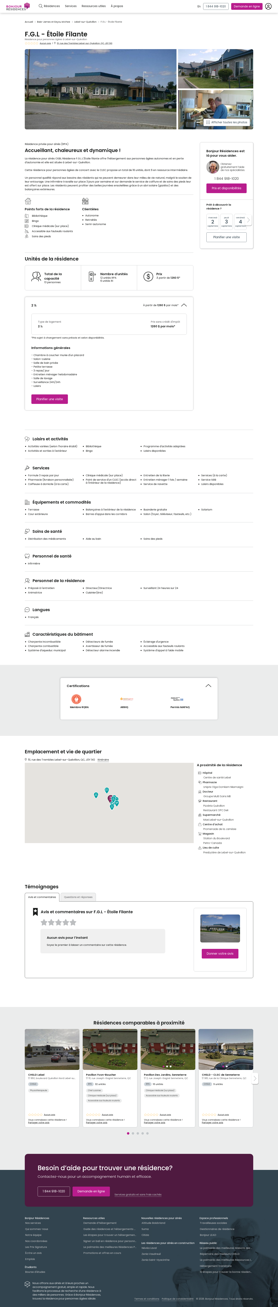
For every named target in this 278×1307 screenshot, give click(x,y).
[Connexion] (268, 6)
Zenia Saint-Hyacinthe (156, 1260)
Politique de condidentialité (178, 1298)
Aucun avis (45, 43)
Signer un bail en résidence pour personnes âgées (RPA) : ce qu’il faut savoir (110, 1241)
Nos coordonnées (36, 1241)
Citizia (145, 1235)
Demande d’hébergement (100, 1223)
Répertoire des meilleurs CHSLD (220, 1254)
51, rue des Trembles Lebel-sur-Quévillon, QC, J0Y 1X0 (84, 43)
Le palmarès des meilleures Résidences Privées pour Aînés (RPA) (110, 1247)
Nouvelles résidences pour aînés (161, 1218)
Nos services (33, 1223)
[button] (106, 790)
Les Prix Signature (36, 1247)
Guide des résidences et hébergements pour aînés (110, 1229)
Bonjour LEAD (208, 1235)
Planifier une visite (49, 399)
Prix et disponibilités (226, 188)
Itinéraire (103, 760)
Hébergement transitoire (216, 1266)
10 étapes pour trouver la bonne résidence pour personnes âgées (226, 1272)
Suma (145, 1229)
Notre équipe (33, 1235)
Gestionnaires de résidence (217, 1229)
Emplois (30, 1259)
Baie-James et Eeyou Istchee (53, 22)
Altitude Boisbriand (153, 1223)
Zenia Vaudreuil (151, 1254)
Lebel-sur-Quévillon (85, 22)
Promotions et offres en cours (102, 1253)
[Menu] (18, 6)
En (199, 6)
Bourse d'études (35, 1272)
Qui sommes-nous (36, 1229)
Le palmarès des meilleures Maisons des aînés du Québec (226, 1248)
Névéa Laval (149, 1248)
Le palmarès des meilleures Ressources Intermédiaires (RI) (226, 1260)
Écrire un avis (33, 1253)
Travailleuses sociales (213, 1223)
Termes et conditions (146, 1298)
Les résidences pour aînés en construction (168, 1243)
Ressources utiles (94, 6)
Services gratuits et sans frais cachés (138, 1194)
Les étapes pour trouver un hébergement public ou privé (110, 1235)
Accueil (29, 22)
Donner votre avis (220, 953)
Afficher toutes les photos (229, 122)
